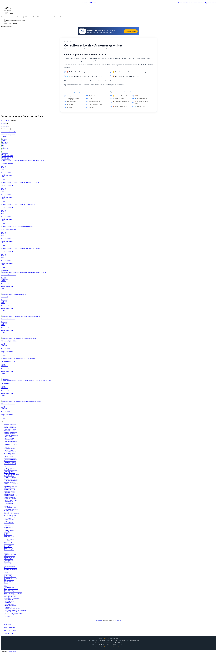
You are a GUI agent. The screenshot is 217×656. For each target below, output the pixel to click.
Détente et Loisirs (8, 539)
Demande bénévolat (9, 482)
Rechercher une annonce (10, 630)
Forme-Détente (8, 547)
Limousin (69, 107)
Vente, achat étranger (9, 455)
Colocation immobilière (10, 459)
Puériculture (7, 563)
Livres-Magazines (9, 544)
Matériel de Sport (8, 548)
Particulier (3, 123)
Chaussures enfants (9, 560)
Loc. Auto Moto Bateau (10, 442)
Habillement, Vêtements (10, 486)
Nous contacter (8, 616)
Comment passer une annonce (12, 608)
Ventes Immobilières (9, 448)
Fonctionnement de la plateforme (13, 592)
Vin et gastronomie (9, 536)
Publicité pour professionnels (11, 598)
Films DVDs (7, 541)
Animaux (6, 572)
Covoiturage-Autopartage (11, 444)
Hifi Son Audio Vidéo (10, 507)
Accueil (66, 42)
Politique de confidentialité (11, 589)
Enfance (6, 553)
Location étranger (8, 456)
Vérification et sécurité (10, 596)
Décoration (7, 532)
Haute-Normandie (94, 102)
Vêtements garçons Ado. (10, 495)
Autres (6, 583)
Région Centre (93, 96)
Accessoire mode (8, 503)
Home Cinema (8, 518)
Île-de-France (71, 104)
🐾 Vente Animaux (118, 99)
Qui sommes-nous (9, 587)
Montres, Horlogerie (9, 497)
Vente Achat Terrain (9, 453)
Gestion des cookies (9, 615)
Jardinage (6, 533)
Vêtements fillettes (9, 494)
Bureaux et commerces (10, 461)
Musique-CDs (8, 542)
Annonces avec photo (11, 23)
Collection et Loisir (9, 550)
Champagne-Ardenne (73, 99)
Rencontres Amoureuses (10, 568)
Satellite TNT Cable (9, 520)
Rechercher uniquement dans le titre (15, 20)
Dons (7, 12)
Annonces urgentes (11, 22)
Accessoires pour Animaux (11, 578)
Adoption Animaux (9, 580)
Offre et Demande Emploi (11, 467)
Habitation (7, 525)
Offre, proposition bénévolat (11, 480)
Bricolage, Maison (9, 530)
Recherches (9, 9)
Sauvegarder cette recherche (8, 132)
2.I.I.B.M (105, 638)
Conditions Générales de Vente (12, 611)
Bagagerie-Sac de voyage (11, 500)
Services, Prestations (9, 473)
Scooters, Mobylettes (9, 430)
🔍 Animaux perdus (141, 106)
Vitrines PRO (9, 14)
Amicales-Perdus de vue (10, 569)
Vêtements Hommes (9, 489)
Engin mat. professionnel (10, 441)
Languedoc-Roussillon (96, 104)
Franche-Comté (71, 102)
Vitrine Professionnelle (10, 605)
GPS (5, 521)
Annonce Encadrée (9, 604)
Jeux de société (8, 545)
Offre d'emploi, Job (9, 468)
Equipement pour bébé (10, 554)
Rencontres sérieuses (9, 566)
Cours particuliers (8, 471)
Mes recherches (182, 2)
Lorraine (91, 107)
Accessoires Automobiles (11, 435)
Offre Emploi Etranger (10, 477)
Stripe (119, 620)
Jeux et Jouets (7, 562)
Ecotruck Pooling (118, 646)
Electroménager (8, 529)
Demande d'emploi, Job (10, 470)
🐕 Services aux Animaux (121, 102)
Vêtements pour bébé (9, 556)
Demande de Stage (9, 476)
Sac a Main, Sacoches (10, 498)
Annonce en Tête (8, 599)
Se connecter (201, 2)
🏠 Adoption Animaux (120, 106)
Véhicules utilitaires (9, 433)
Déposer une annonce (210, 2)
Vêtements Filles (8, 559)
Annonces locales (8, 633)
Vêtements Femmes (9, 488)
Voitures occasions (9, 426)
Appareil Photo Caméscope (11, 513)
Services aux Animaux (10, 577)
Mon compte (7, 624)
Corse (91, 99)
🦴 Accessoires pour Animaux (141, 102)
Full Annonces (12, 651)
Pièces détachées (8, 436)
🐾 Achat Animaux (141, 99)
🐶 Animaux (139, 96)
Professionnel (4, 126)
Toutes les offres (5, 120)
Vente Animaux (8, 574)
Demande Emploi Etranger (11, 479)
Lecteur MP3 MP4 (9, 523)
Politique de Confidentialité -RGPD (13, 613)
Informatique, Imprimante (11, 509)
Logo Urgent (7, 602)
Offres (7, 7)
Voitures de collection (10, 427)
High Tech (7, 506)
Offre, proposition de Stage (11, 474)
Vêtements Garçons (9, 557)
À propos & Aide (8, 590)
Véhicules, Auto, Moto (10, 424)
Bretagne (70, 96)
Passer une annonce (9, 627)
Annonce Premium (9, 601)
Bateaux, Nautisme (9, 438)
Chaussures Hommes (9, 492)
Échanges (8, 10)
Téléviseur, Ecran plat (10, 515)
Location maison (8, 450)
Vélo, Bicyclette (8, 439)
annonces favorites (191, 2)
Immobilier (7, 447)
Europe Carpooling (108, 646)
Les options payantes (9, 607)
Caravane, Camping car (10, 432)
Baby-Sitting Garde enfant (11, 483)
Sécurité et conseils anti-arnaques (13, 593)
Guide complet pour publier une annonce (15, 610)
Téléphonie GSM (8, 510)
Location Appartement (10, 451)
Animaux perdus (8, 581)
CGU (5, 586)
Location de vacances (10, 458)
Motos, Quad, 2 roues (10, 429)
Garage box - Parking (10, 462)
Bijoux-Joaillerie (8, 501)
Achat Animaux (8, 575)
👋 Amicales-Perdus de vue (121, 96)
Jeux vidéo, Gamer (9, 512)
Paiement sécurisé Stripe (10, 595)
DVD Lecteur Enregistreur (11, 516)
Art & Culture (8, 535)
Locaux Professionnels (10, 464)
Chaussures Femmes (9, 491)
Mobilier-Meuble (8, 527)
